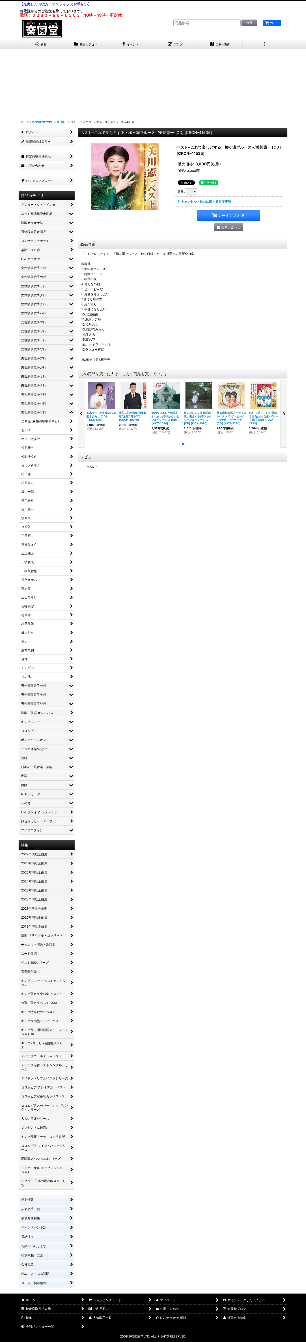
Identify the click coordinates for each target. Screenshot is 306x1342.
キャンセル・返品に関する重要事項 (206, 201)
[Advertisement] (153, 82)
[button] (265, 44)
